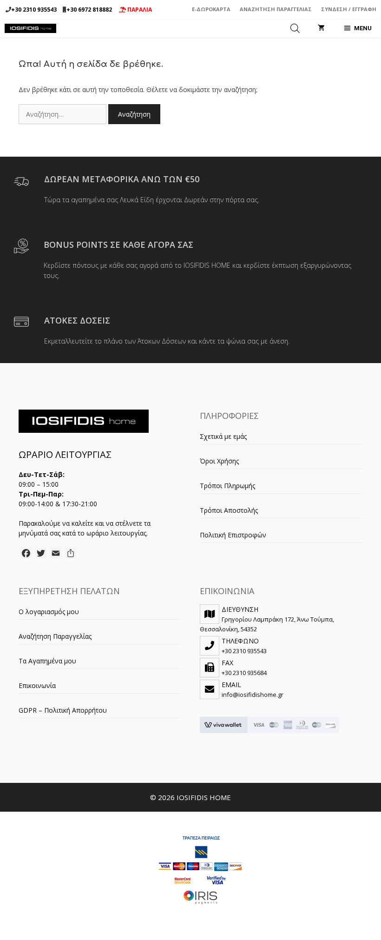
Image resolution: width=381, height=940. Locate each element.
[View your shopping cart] (321, 28)
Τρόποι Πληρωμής (227, 485)
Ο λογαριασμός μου (49, 611)
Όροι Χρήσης (219, 461)
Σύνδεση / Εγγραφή (348, 9)
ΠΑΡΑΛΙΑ (139, 9)
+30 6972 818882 (89, 9)
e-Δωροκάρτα (211, 9)
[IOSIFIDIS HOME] (30, 28)
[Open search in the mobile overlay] (295, 28)
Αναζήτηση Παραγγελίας (276, 9)
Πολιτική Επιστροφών (233, 534)
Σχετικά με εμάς (223, 436)
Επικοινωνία (37, 685)
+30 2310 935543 (34, 9)
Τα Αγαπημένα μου (47, 660)
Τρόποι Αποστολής (229, 510)
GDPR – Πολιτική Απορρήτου (63, 710)
